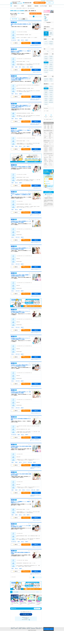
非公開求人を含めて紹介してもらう (35, 13)
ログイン (49, 2)
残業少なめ (46, 62)
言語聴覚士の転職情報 (19, 8)
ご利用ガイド (15, 6)
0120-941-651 (27, 2)
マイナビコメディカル (12, 8)
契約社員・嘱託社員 (51, 79)
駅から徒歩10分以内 (46, 58)
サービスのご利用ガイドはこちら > (50, 188)
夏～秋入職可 (51, 70)
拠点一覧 (50, 6)
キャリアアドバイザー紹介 (43, 6)
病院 (46, 41)
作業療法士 (16, 628)
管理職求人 (46, 56)
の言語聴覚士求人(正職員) (21, 78)
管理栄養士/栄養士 (38, 628)
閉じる (48, 74)
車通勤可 (51, 58)
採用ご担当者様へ (43, 0)
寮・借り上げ (51, 62)
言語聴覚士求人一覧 (24, 8)
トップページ (11, 6)
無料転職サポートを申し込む (39, 2)
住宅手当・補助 (46, 64)
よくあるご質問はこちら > (51, 189)
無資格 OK (51, 66)
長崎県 (28, 8)
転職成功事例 (29, 6)
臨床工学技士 (28, 628)
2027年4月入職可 (46, 70)
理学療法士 (12, 628)
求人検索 (22, 6)
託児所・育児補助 (51, 64)
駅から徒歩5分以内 (51, 56)
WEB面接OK (51, 68)
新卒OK (51, 60)
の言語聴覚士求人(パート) (21, 106)
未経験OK (46, 60)
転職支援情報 (36, 6)
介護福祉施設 (51, 41)
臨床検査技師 (24, 628)
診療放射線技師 (33, 628)
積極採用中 (46, 68)
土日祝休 (46, 66)
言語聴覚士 (20, 628)
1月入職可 (46, 72)
